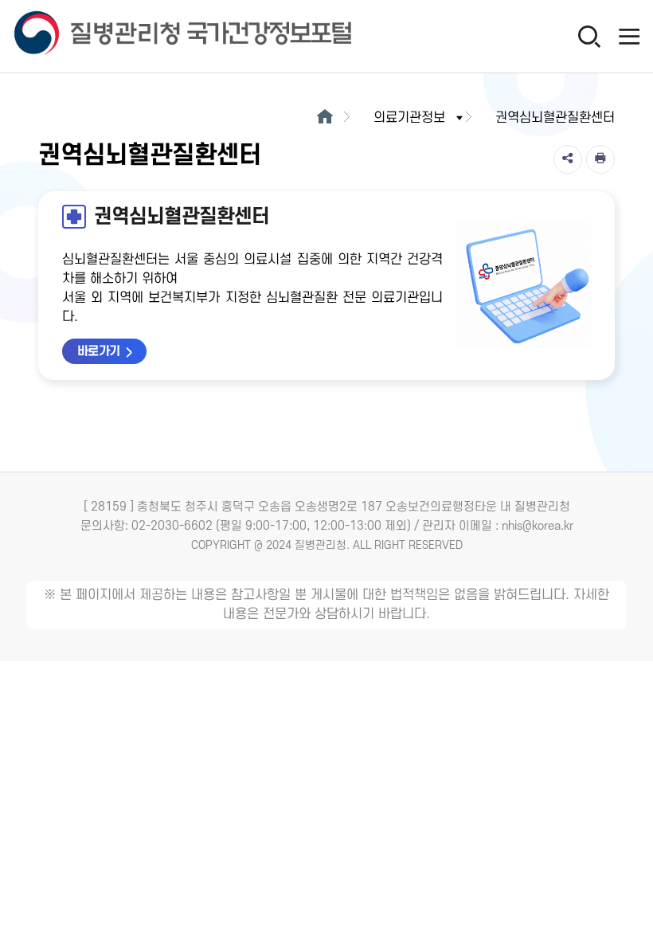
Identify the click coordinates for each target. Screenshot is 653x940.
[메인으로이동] (324, 118)
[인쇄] (600, 159)
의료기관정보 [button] (409, 118)
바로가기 (98, 351)
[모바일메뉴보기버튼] (629, 36)
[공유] (567, 159)
